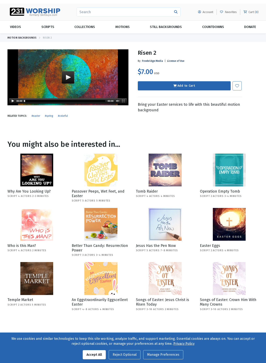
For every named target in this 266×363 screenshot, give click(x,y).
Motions (122, 27)
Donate (250, 27)
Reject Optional (125, 355)
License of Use (175, 60)
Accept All (94, 355)
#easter (36, 115)
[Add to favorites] (237, 85)
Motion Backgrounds (21, 37)
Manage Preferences (163, 355)
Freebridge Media (152, 60)
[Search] (175, 12)
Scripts (47, 27)
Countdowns (213, 27)
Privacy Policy (184, 344)
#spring (49, 115)
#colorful (63, 115)
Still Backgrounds (166, 27)
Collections (84, 27)
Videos (15, 27)
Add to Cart (186, 85)
